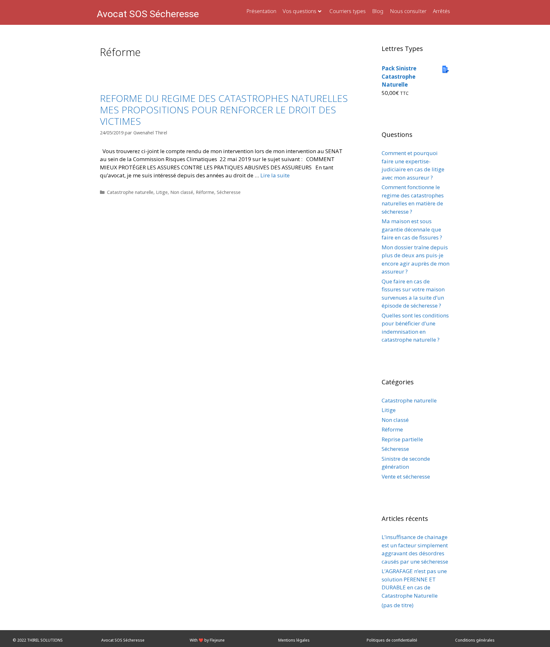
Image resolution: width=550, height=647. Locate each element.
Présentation (261, 11)
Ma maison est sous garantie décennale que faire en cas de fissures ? (412, 229)
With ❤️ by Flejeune (207, 640)
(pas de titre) (397, 605)
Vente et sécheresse (406, 476)
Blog (378, 11)
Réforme (205, 192)
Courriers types (347, 11)
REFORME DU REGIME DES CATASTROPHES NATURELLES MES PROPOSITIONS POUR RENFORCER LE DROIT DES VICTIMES (224, 110)
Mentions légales (294, 640)
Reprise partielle (402, 439)
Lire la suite (275, 175)
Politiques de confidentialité (392, 640)
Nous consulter (408, 11)
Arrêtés (441, 11)
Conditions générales (475, 640)
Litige (162, 192)
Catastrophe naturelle (130, 192)
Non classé (181, 192)
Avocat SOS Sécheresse (148, 13)
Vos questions (299, 11)
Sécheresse (229, 192)
